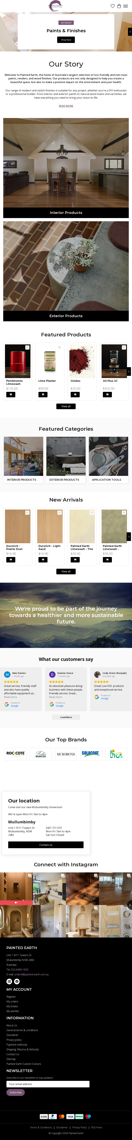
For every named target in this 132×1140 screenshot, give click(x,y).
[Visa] (70, 1118)
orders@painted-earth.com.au (31, 974)
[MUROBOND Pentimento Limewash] (17, 361)
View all (66, 406)
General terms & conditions (22, 1030)
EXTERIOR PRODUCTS (64, 479)
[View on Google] (7, 674)
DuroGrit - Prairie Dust (14, 548)
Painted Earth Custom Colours (23, 1064)
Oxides (75, 380)
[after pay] (79, 1118)
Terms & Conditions (41, 1127)
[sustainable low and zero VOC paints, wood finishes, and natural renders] (56, 6)
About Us (11, 1025)
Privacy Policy (79, 1127)
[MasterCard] (61, 1118)
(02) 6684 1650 (19, 969)
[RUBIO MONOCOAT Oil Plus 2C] (114, 361)
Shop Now (66, 39)
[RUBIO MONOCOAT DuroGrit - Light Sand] (50, 526)
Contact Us (12, 1054)
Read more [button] (10, 697)
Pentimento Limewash (14, 382)
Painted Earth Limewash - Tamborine (112, 548)
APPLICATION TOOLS (106, 479)
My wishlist (12, 1011)
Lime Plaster (47, 380)
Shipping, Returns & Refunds (22, 1049)
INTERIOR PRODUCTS (21, 479)
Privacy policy (14, 1040)
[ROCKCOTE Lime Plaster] (50, 361)
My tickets (12, 1006)
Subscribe (16, 1092)
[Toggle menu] (125, 6)
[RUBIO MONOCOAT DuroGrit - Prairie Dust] (17, 526)
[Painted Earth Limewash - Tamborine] (114, 526)
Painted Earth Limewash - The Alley (82, 548)
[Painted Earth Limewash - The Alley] (82, 526)
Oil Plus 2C (110, 380)
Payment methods (16, 1044)
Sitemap (11, 1059)
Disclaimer (12, 1035)
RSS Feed (96, 1127)
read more (66, 106)
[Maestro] (88, 1118)
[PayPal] (53, 1118)
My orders (12, 1001)
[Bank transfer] (44, 1118)
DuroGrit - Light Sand (49, 548)
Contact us (45, 845)
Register (11, 996)
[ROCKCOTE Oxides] (82, 361)
